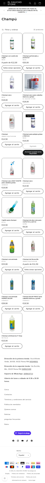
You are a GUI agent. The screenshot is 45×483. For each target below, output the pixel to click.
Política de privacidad (33, 473)
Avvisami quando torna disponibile (33, 152)
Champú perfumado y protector (31, 56)
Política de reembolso (18, 473)
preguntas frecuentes (12, 419)
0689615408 (26, 369)
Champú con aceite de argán (10, 56)
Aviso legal (32, 480)
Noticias (7, 414)
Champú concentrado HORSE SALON (9, 297)
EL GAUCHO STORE (20, 470)
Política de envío (31, 477)
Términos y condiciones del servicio (17, 399)
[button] (4, 3)
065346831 (33, 361)
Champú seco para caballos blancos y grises (32, 96)
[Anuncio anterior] (4, 10)
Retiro (6, 424)
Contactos (8, 394)
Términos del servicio (17, 477)
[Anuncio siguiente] (41, 10)
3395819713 (28, 374)
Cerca (6, 389)
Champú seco (7, 95)
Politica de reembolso (12, 404)
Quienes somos (10, 409)
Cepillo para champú (9, 220)
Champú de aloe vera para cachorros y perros (32, 221)
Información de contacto (19, 480)
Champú (5, 134)
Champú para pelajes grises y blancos (32, 135)
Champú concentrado (9, 259)
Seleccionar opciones (12, 68)
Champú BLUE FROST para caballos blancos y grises (32, 297)
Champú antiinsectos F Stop (12, 336)
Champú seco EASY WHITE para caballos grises (11, 181)
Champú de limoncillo (31, 259)
